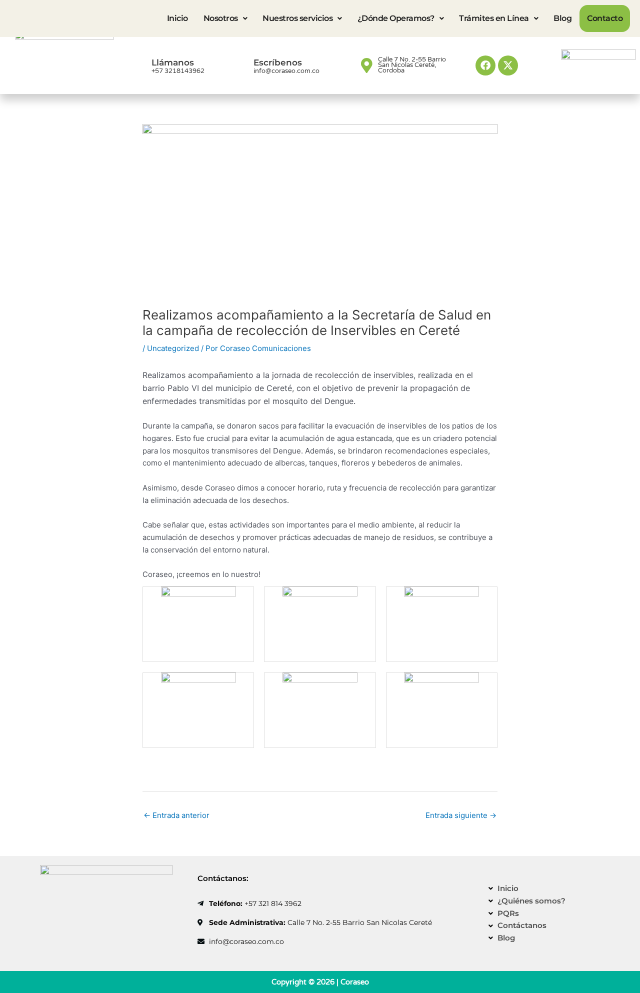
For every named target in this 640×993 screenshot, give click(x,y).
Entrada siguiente (461, 815)
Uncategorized (173, 348)
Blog (563, 18)
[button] (225, 18)
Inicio (177, 18)
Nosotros (221, 18)
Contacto (604, 18)
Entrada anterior (177, 815)
